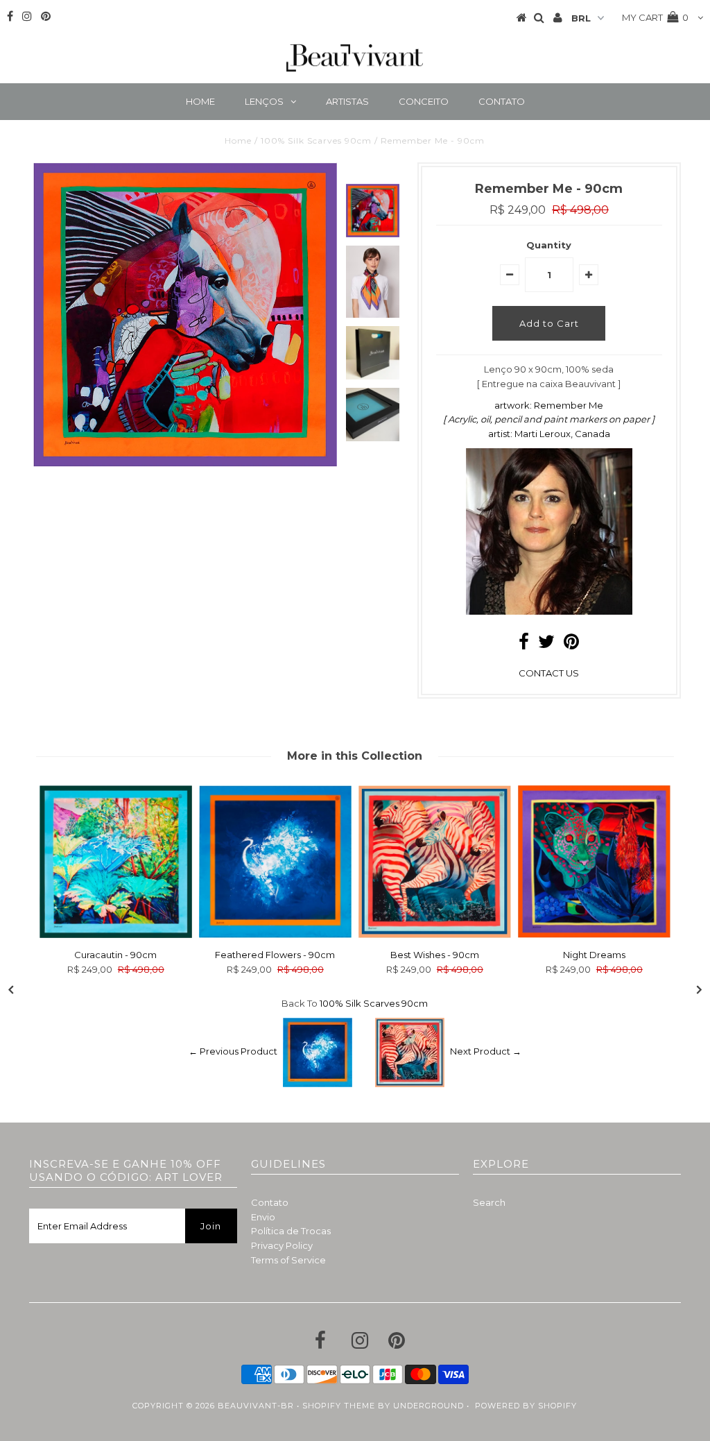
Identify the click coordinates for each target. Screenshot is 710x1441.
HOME (200, 101)
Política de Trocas (291, 1230)
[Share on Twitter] (546, 644)
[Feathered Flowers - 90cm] (275, 934)
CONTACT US (549, 673)
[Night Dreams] (594, 934)
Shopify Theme (338, 1405)
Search (489, 1202)
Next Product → (485, 1051)
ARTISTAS (347, 101)
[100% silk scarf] (549, 611)
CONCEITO (424, 101)
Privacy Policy (282, 1245)
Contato (269, 1202)
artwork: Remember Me (548, 405)
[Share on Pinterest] (571, 644)
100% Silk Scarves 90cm (316, 140)
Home (238, 140)
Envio (263, 1216)
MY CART (655, 17)
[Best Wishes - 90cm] (434, 934)
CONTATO (501, 101)
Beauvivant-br (256, 1405)
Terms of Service (288, 1259)
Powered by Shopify (526, 1405)
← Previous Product (233, 1051)
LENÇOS (264, 101)
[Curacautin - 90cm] (116, 934)
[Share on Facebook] (524, 644)
